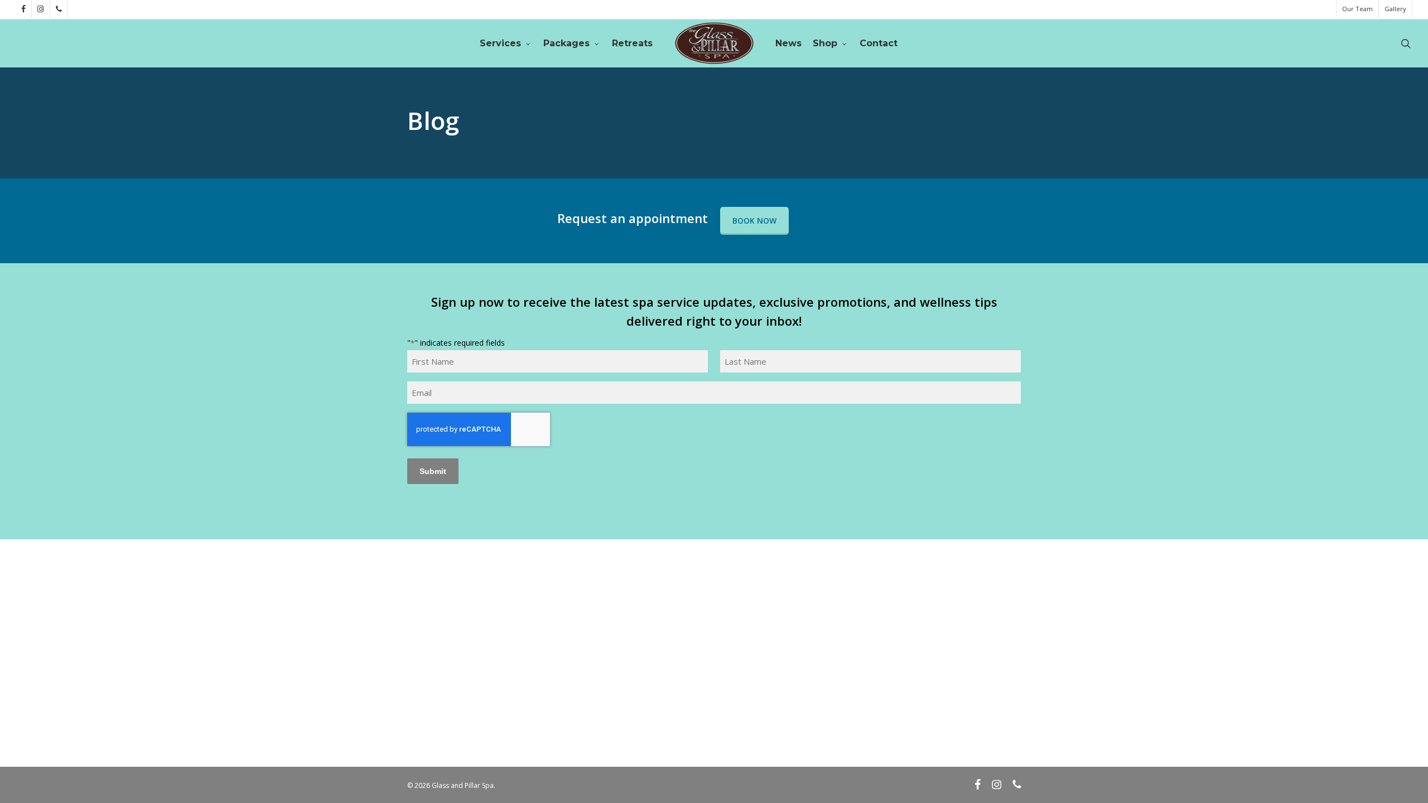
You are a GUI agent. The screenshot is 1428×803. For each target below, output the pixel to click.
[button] (754, 221)
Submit (432, 471)
